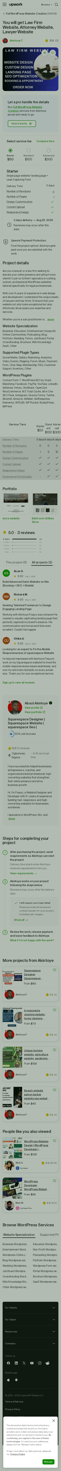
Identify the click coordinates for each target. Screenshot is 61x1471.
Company (10, 1343)
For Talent (10, 1319)
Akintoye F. (16, 40)
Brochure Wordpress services (46, 1276)
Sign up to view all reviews (19, 682)
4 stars (6, 542)
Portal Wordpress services (46, 1271)
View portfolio (33, 712)
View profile (32, 707)
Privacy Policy (12, 1409)
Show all (19, 919)
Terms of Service (14, 1401)
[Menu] (5, 4)
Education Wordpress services (46, 1244)
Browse (45, 4)
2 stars (6, 549)
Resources (11, 1331)
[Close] (53, 1420)
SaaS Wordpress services (46, 1281)
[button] (30, 191)
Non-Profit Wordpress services (46, 1249)
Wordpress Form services (46, 1265)
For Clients (11, 1307)
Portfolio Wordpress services (46, 1260)
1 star (6, 552)
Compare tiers (45, 141)
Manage (48, 1462)
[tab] (16, 562)
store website (11, 518)
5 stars (6, 539)
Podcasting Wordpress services (46, 1255)
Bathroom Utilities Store (43, 520)
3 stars (6, 545)
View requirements (22, 873)
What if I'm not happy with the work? (32, 940)
